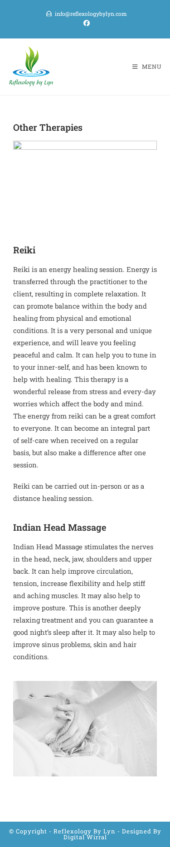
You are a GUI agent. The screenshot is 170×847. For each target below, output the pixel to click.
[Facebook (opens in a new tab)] (85, 23)
